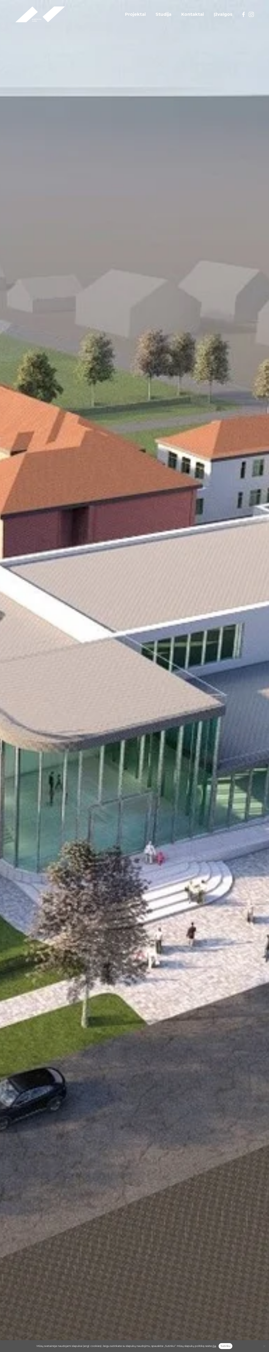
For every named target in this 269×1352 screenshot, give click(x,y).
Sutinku (226, 1345)
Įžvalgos (223, 14)
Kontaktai (192, 14)
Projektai (135, 14)
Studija (163, 14)
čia (214, 1345)
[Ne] (264, 1346)
